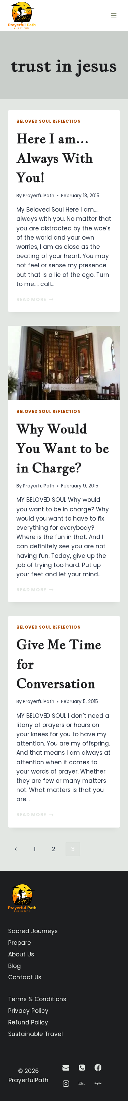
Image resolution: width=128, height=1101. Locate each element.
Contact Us (24, 977)
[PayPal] (98, 1084)
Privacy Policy (28, 1011)
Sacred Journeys (33, 931)
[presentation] (64, 363)
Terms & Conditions (37, 999)
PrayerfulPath (38, 195)
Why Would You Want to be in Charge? (62, 448)
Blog (14, 966)
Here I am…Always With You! (54, 158)
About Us (21, 954)
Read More (35, 299)
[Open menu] (113, 15)
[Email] (66, 1068)
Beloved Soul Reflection (48, 121)
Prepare (19, 943)
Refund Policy (28, 1022)
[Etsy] (82, 1084)
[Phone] (82, 1068)
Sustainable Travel (35, 1034)
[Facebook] (98, 1068)
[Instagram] (66, 1084)
